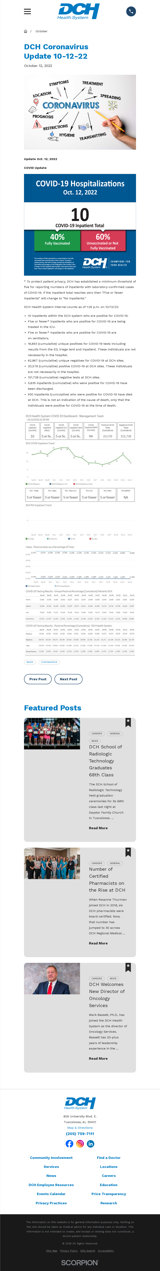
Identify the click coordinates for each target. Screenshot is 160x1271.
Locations (108, 1167)
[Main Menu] (27, 11)
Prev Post (37, 679)
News (30, 662)
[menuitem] (51, 1250)
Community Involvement (51, 1158)
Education (108, 1185)
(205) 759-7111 (80, 1134)
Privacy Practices (51, 1203)
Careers (109, 1176)
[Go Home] (25, 31)
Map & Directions (80, 1128)
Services (51, 1167)
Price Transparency (109, 1194)
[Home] (78, 11)
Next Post (68, 679)
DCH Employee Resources (51, 1185)
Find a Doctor (109, 1158)
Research (108, 1203)
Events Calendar (51, 1194)
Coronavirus (49, 662)
